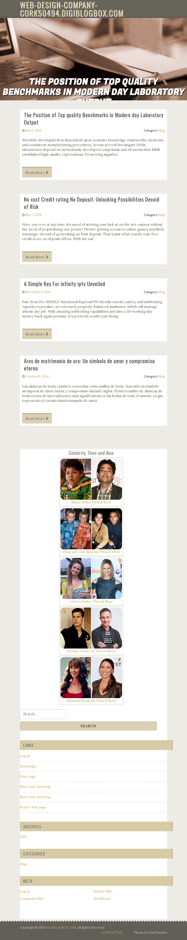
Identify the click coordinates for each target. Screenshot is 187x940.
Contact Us (111, 933)
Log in (25, 756)
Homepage (28, 766)
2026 (23, 837)
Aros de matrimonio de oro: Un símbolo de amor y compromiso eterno (89, 364)
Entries (103, 891)
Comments (31, 899)
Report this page (33, 807)
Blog (161, 130)
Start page (28, 776)
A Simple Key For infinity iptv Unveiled (64, 284)
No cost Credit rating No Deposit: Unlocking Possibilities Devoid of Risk (91, 202)
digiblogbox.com (61, 928)
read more (35, 172)
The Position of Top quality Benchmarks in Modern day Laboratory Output (94, 118)
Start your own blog (35, 787)
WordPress (102, 899)
